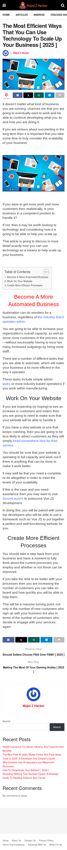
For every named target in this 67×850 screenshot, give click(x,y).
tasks (6, 384)
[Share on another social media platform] (59, 95)
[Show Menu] (4, 5)
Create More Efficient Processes (24, 285)
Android (39, 14)
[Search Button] (62, 5)
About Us (16, 840)
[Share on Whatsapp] (39, 95)
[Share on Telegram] (49, 95)
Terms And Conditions (14, 844)
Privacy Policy (46, 840)
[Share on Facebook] (18, 95)
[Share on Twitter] (28, 95)
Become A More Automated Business (27, 277)
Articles (22, 14)
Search (6, 721)
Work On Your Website (19, 281)
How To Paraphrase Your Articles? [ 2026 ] (26, 770)
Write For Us (55, 844)
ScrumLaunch (13, 498)
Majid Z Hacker (21, 52)
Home (6, 14)
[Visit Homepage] (33, 5)
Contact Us (30, 840)
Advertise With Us (37, 844)
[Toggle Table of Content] (44, 272)
